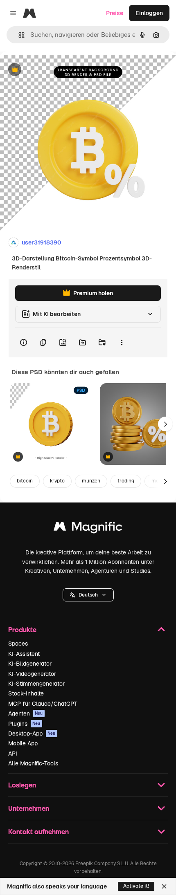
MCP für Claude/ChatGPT (42, 703)
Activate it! (136, 886)
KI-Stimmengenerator (36, 683)
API (12, 753)
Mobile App (23, 743)
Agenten (25, 713)
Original (52, 70)
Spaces (18, 643)
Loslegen (22, 785)
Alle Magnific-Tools (33, 763)
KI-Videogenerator (32, 673)
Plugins (24, 723)
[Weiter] (165, 424)
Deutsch (88, 595)
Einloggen (149, 13)
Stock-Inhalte (26, 693)
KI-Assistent (24, 653)
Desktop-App (32, 733)
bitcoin (25, 481)
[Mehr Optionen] (121, 342)
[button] (88, 594)
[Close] (164, 886)
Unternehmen (28, 808)
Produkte (22, 629)
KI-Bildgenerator (30, 663)
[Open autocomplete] (18, 35)
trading (125, 481)
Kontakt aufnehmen (38, 831)
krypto (57, 481)
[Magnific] (88, 528)
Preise (114, 13)
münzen (91, 481)
